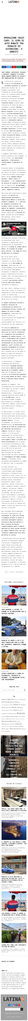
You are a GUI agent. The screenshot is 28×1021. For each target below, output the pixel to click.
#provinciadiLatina (9, 721)
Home (8, 1016)
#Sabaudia (18, 724)
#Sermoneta (21, 726)
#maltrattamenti (21, 716)
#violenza (7, 731)
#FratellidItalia (5, 710)
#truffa (3, 731)
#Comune (17, 702)
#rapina (18, 721)
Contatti (13, 1016)
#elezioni (8, 707)
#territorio (22, 728)
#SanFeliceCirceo (5, 726)
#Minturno (4, 718)
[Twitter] (9, 67)
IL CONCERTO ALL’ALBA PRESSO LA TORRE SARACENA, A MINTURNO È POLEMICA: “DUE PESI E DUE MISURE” (14, 843)
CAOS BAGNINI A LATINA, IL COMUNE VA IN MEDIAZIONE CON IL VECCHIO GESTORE (14, 611)
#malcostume (14, 716)
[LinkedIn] (16, 1005)
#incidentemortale (11, 713)
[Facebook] (4, 67)
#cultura (23, 704)
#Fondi (14, 707)
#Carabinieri (22, 699)
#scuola (16, 726)
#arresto (16, 699)
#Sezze (3, 728)
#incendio (20, 710)
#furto (11, 710)
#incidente (4, 713)
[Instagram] (14, 1005)
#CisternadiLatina (8, 702)
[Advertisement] (14, 19)
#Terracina (14, 729)
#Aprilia (11, 699)
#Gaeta (16, 710)
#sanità (11, 726)
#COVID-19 (16, 704)
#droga (3, 707)
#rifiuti (12, 724)
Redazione (8, 54)
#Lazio (7, 716)
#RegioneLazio (5, 724)
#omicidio (8, 718)
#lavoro (3, 716)
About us (19, 1016)
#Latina (21, 713)
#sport (7, 728)
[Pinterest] (14, 67)
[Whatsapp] (19, 67)
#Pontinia (18, 718)
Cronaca (21, 54)
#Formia (19, 707)
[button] (24, 690)
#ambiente (4, 699)
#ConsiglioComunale (6, 704)
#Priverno (22, 718)
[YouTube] (19, 1005)
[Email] (24, 67)
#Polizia (13, 718)
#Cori (11, 704)
